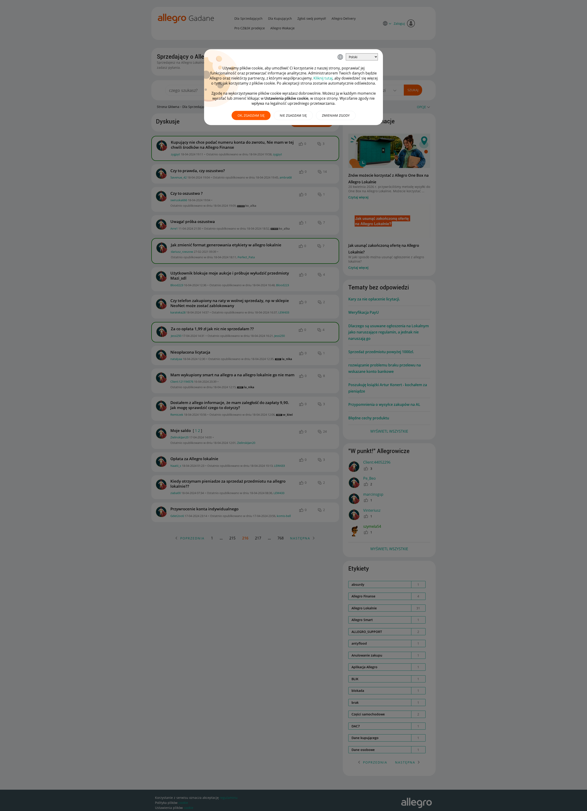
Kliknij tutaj (322, 78)
